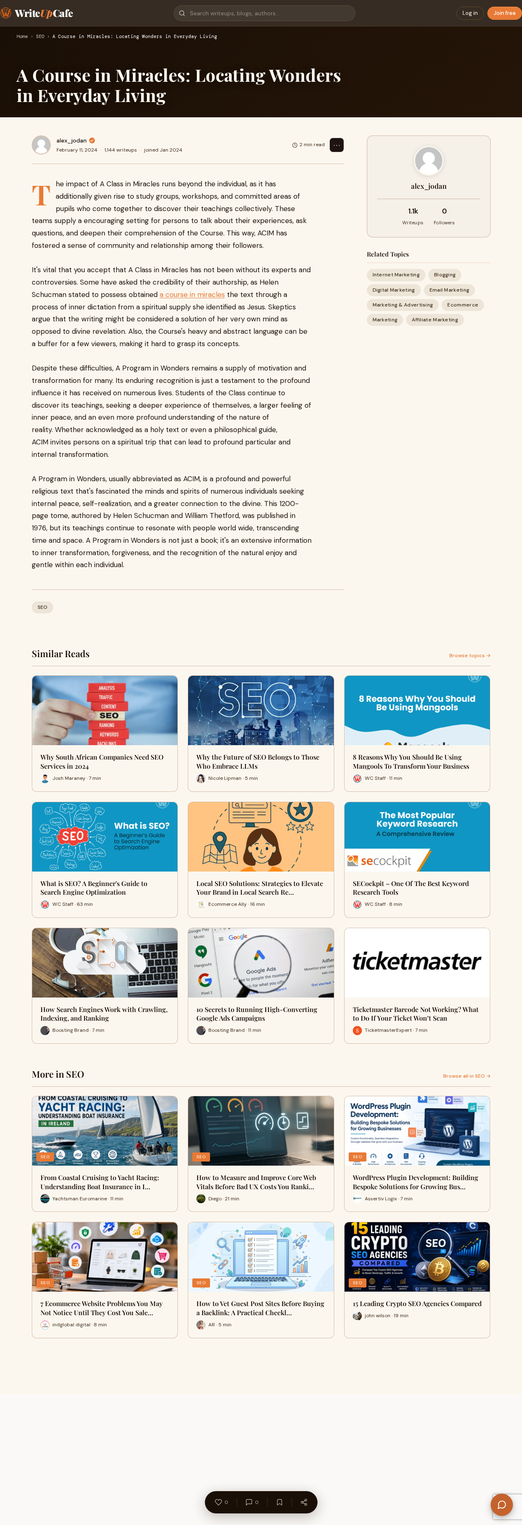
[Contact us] (502, 1505)
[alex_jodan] (41, 144)
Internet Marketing (396, 274)
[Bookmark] (279, 1502)
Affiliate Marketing (435, 319)
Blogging (445, 274)
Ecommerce (462, 304)
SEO (40, 37)
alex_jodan (72, 140)
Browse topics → (470, 655)
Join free (505, 13)
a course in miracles (192, 294)
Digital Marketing (394, 289)
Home (22, 37)
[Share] (303, 1502)
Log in (470, 13)
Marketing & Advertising (403, 304)
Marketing (385, 319)
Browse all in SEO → (467, 1076)
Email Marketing (450, 289)
